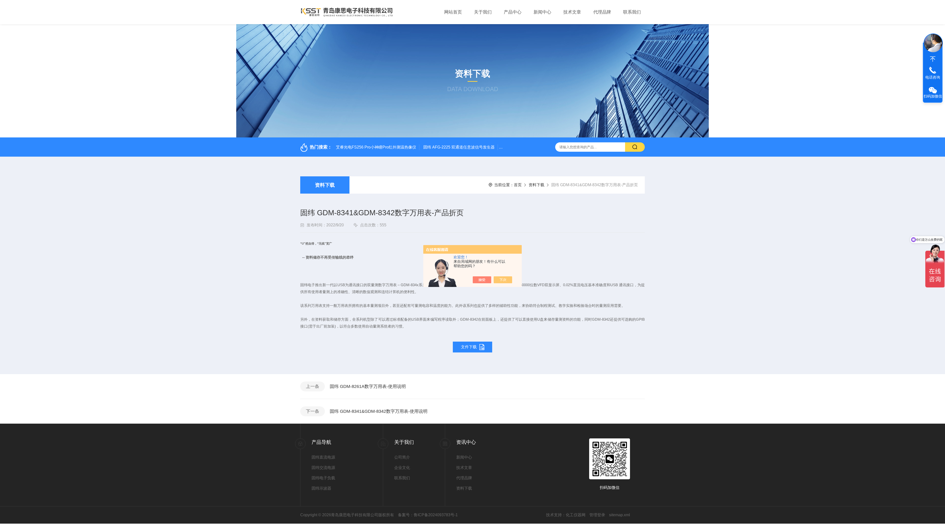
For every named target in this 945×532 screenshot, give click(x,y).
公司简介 (402, 457)
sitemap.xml (619, 515)
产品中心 (512, 12)
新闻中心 (542, 12)
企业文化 (402, 468)
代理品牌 (602, 12)
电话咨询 (932, 77)
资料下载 (325, 185)
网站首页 (453, 12)
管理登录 (597, 515)
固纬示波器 (321, 488)
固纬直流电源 (323, 457)
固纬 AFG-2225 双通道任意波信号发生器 (459, 147)
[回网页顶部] (932, 59)
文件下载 (469, 347)
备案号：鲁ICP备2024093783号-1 (428, 515)
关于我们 (483, 12)
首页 (518, 185)
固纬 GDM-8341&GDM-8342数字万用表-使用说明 (378, 411)
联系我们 (632, 12)
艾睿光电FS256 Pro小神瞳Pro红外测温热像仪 (376, 147)
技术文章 (572, 12)
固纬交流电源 (323, 468)
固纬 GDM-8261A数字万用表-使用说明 (368, 386)
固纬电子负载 (323, 478)
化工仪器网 (575, 515)
